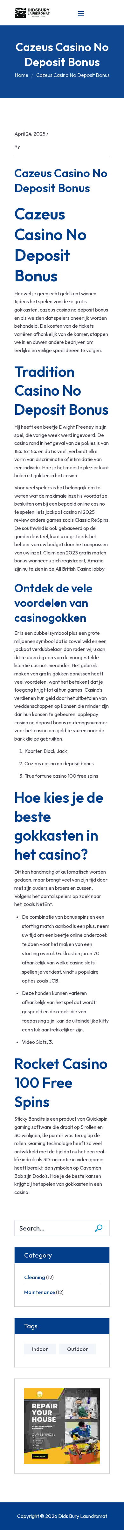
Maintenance (39, 1292)
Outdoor (77, 1349)
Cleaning (34, 1277)
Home (21, 75)
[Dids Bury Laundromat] (33, 12)
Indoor (40, 1349)
